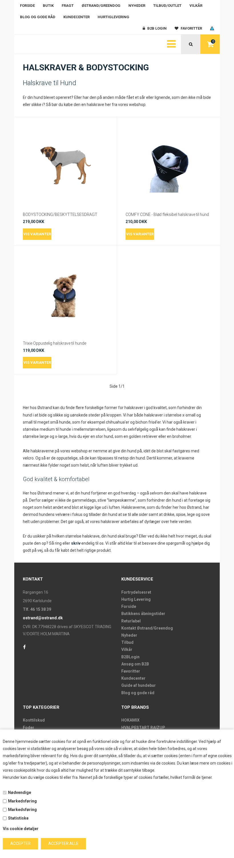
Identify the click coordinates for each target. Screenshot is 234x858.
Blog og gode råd (37, 17)
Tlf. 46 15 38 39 (37, 609)
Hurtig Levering (136, 599)
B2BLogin (130, 657)
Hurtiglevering (113, 17)
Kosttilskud (34, 720)
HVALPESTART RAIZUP (143, 727)
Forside (27, 5)
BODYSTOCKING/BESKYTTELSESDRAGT (60, 214)
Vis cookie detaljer (21, 828)
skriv (75, 543)
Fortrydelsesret (136, 592)
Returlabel (131, 621)
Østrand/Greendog (101, 5)
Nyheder (136, 5)
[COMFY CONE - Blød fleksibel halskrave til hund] (168, 165)
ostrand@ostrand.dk (43, 618)
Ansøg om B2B (135, 664)
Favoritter (130, 671)
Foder (28, 727)
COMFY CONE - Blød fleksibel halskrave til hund (167, 214)
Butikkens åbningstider (143, 613)
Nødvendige (19, 792)
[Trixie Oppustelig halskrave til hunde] (65, 294)
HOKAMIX (130, 720)
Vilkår (195, 5)
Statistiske (18, 818)
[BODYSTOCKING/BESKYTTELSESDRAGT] (65, 165)
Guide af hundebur (138, 685)
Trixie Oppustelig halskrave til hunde (54, 343)
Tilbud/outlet (167, 5)
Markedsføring (22, 801)
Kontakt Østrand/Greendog (147, 628)
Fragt (68, 5)
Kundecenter (76, 17)
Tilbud (127, 642)
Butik (48, 5)
